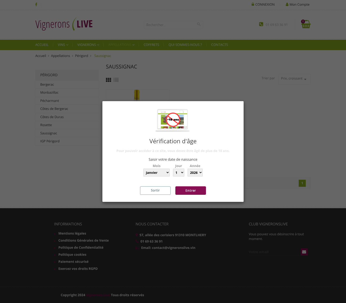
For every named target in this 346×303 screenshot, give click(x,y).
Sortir (155, 190)
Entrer (190, 190)
